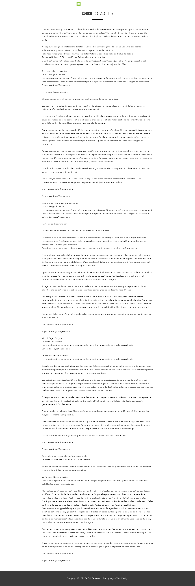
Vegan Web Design (119, 578)
